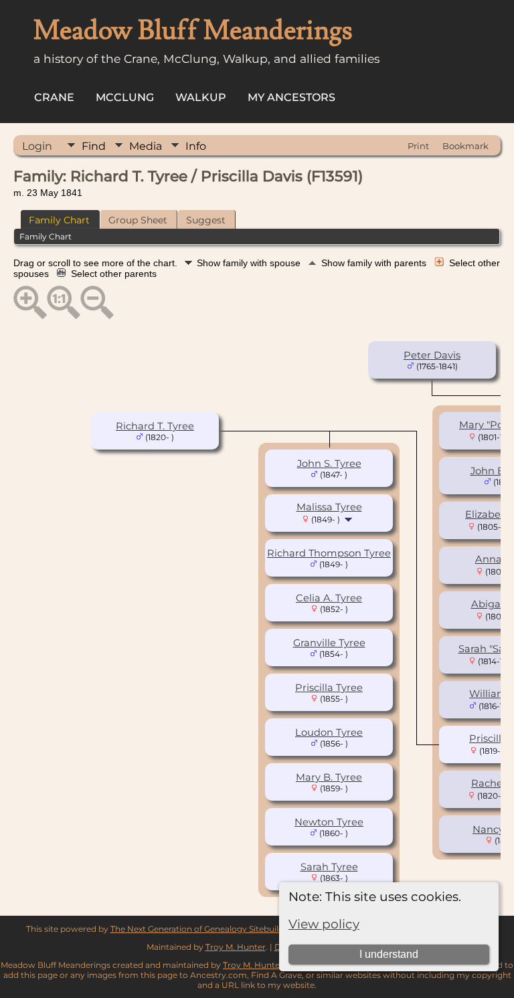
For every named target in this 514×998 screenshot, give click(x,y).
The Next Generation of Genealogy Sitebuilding (203, 929)
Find (94, 146)
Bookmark (465, 145)
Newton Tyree (328, 822)
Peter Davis (432, 355)
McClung (125, 97)
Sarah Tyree (329, 867)
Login (37, 146)
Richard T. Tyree (155, 426)
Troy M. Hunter (235, 947)
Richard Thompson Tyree (329, 553)
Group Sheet (137, 220)
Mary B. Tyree (329, 777)
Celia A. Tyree (329, 598)
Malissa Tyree (329, 507)
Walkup (200, 97)
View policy (323, 924)
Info (195, 146)
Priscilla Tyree (329, 688)
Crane (54, 97)
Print (418, 145)
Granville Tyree (329, 643)
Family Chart (59, 220)
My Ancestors (291, 97)
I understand (388, 954)
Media (145, 146)
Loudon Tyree (329, 732)
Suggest (206, 220)
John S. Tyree (329, 464)
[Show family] (350, 519)
